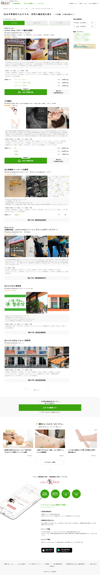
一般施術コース (17, 214)
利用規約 (47, 564)
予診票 (80, 3)
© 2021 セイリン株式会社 (50, 571)
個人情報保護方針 (58, 564)
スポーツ (84, 37)
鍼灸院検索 (17, 3)
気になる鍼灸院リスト (94, 3)
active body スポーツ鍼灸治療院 (19, 30)
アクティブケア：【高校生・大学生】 (22, 82)
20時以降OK (86, 34)
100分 (15, 148)
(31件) (16, 105)
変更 (92, 22)
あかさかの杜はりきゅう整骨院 (18, 340)
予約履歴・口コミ (73, 3)
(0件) (14, 174)
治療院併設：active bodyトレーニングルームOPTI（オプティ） (32, 229)
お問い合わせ (93, 564)
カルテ (85, 3)
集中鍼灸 (16, 151)
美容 (76, 37)
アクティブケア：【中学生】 (20, 85)
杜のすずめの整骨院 (13, 286)
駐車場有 (87, 40)
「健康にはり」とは (8, 564)
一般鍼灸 (16, 154)
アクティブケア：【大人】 (20, 79)
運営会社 (52, 566)
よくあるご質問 (21, 564)
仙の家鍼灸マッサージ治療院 (16, 169)
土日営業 (77, 34)
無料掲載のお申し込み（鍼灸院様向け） (76, 564)
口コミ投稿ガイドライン (35, 564)
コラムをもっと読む (50, 462)
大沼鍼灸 (8, 101)
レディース (77, 40)
